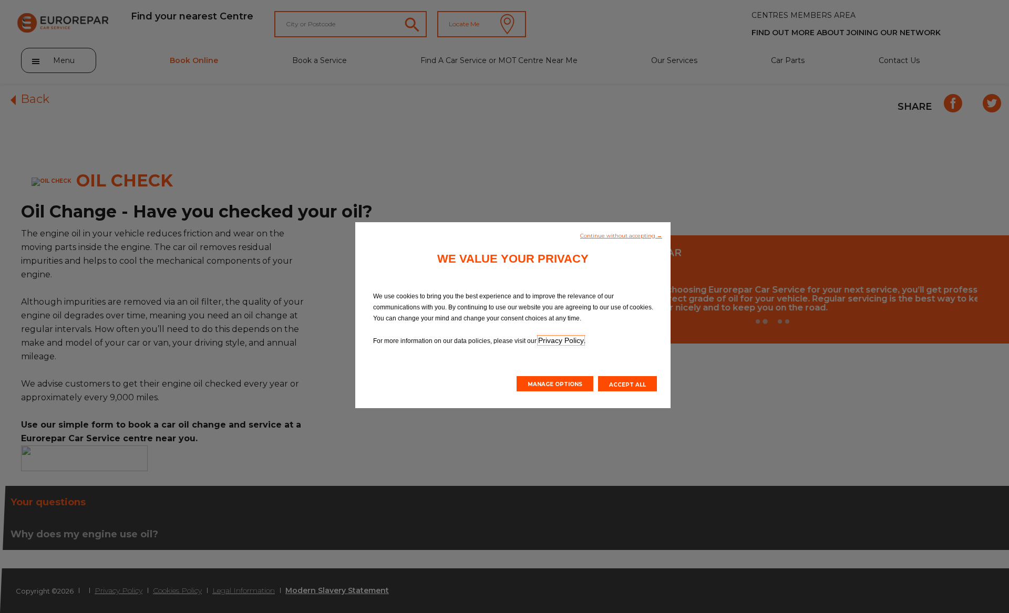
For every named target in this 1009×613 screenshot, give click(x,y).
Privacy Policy (561, 340)
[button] (621, 235)
